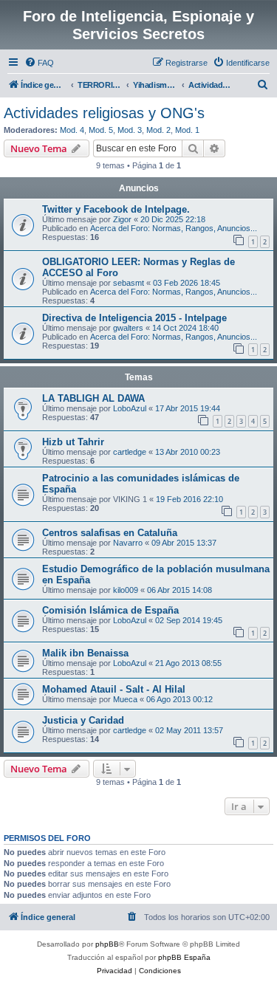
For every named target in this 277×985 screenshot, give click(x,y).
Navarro (128, 542)
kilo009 (125, 590)
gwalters (128, 327)
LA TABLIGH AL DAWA (93, 398)
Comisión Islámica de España (110, 610)
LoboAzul (129, 408)
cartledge (129, 451)
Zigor (122, 219)
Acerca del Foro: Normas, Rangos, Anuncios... (173, 228)
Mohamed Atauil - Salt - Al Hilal (113, 689)
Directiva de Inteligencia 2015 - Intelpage (134, 317)
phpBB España (184, 957)
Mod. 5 (101, 130)
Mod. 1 (187, 130)
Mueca (125, 699)
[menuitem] (39, 63)
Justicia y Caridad (83, 720)
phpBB (107, 944)
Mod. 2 (158, 130)
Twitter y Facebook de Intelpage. (116, 209)
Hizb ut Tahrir (73, 441)
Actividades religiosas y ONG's (104, 113)
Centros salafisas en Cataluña (109, 532)
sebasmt (128, 282)
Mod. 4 (72, 130)
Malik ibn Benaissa (85, 653)
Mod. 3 (129, 130)
